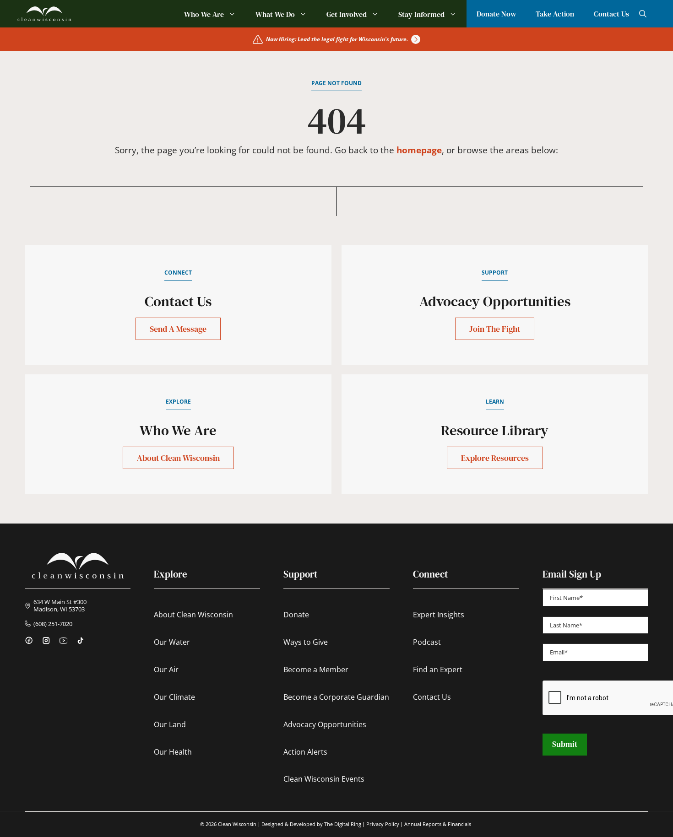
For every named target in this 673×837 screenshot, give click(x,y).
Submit (564, 744)
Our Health (173, 752)
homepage (419, 150)
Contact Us (611, 14)
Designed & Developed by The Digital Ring (311, 824)
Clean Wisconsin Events (323, 779)
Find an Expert (437, 669)
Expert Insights (438, 615)
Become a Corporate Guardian (336, 697)
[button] (642, 13)
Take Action (555, 14)
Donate (296, 615)
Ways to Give (305, 642)
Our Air (166, 669)
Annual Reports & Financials (437, 824)
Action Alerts (305, 752)
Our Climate (174, 697)
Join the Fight (494, 329)
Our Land (170, 724)
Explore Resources (495, 458)
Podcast (427, 642)
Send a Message (178, 329)
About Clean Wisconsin (178, 458)
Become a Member (315, 669)
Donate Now (496, 14)
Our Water (172, 642)
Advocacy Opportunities (324, 724)
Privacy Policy (382, 824)
